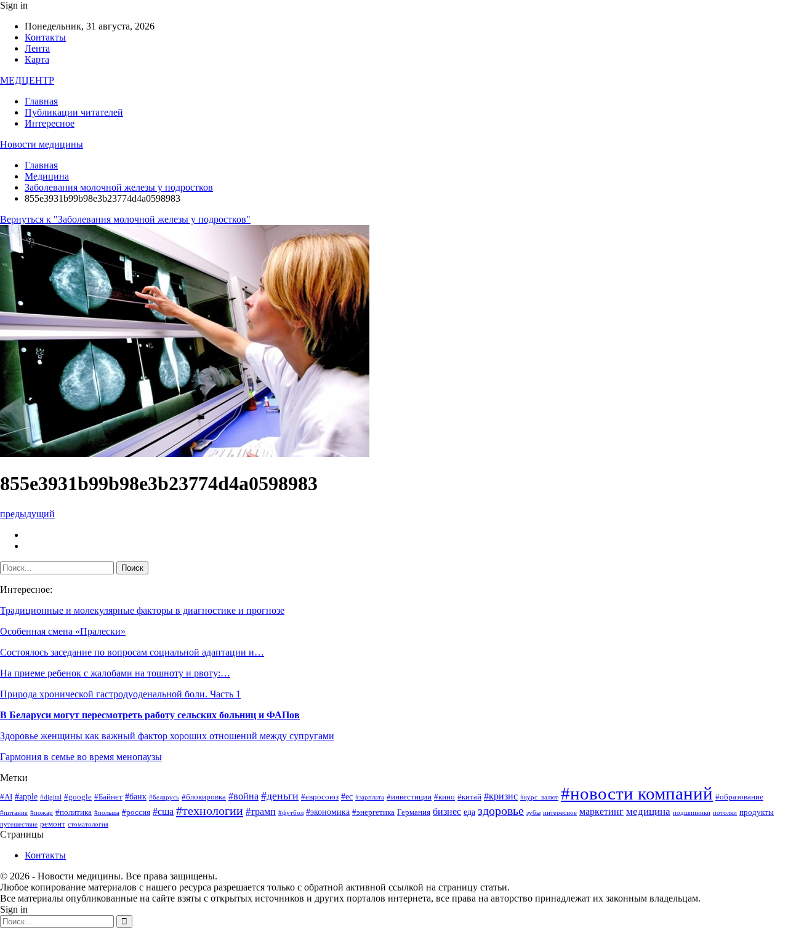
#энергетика (373, 812)
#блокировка (204, 797)
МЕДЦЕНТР (27, 80)
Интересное (49, 123)
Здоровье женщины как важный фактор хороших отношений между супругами (167, 736)
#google (78, 797)
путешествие (19, 824)
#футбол (291, 812)
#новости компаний (637, 793)
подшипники (691, 812)
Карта (37, 59)
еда (469, 812)
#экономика (328, 812)
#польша (106, 812)
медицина (648, 811)
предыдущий (27, 514)
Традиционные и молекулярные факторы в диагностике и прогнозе (142, 610)
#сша (163, 811)
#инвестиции (409, 797)
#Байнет (108, 797)
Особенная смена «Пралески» (63, 631)
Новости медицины (41, 144)
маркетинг (601, 811)
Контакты (45, 37)
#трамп (261, 811)
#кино (444, 797)
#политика (73, 812)
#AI (6, 797)
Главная (41, 101)
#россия (136, 812)
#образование (739, 797)
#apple (26, 796)
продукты (756, 812)
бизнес (447, 811)
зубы (533, 812)
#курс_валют (539, 797)
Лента (37, 48)
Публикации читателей (74, 112)
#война (243, 796)
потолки (725, 812)
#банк (136, 796)
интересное (560, 812)
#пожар (41, 812)
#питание (14, 812)
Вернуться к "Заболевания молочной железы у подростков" (125, 219)
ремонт (52, 824)
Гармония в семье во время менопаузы (81, 757)
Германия (413, 812)
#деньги (280, 796)
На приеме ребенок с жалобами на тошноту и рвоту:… (115, 673)
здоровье (501, 810)
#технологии (209, 810)
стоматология (88, 824)
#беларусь (164, 797)
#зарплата (369, 797)
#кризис (501, 796)
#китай (469, 797)
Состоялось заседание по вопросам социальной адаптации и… (132, 652)
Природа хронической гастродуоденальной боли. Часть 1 (120, 694)
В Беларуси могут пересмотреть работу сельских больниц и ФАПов (150, 715)
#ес (347, 796)
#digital (51, 797)
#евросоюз (320, 797)
